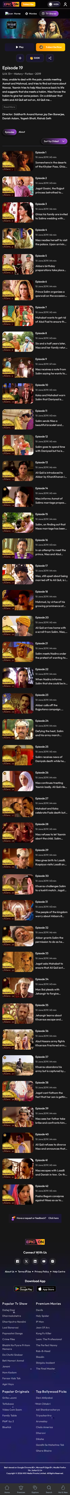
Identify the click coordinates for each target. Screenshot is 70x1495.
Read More (9, 106)
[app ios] (46, 1289)
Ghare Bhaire (44, 1450)
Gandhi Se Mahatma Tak (50, 1444)
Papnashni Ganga (12, 1333)
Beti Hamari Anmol (13, 1360)
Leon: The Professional (49, 1339)
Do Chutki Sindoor (12, 1354)
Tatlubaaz (8, 1403)
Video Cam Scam (12, 1409)
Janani (6, 1366)
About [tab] (22, 131)
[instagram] (52, 1260)
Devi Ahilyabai (44, 1397)
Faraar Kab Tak (11, 1378)
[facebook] (17, 1260)
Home (17, 13)
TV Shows (51, 13)
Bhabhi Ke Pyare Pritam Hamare (16, 1347)
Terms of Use (24, 1271)
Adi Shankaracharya (48, 1409)
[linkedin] (35, 1260)
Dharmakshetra (11, 1315)
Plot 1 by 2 (8, 1421)
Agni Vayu (8, 1384)
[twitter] (26, 1260)
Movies (33, 13)
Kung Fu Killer (44, 1333)
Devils (39, 1310)
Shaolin (40, 1356)
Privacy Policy (42, 1271)
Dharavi (41, 1432)
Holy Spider (42, 1315)
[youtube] (43, 1260)
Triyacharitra (44, 1415)
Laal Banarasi (10, 1327)
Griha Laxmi (9, 1397)
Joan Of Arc (43, 1327)
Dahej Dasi (8, 1310)
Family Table (9, 1415)
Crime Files (8, 1339)
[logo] (35, 1242)
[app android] (25, 1289)
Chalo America (44, 1427)
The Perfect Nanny (46, 1345)
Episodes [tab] (9, 132)
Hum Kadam (9, 1372)
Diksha (40, 1439)
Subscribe (28, 4)
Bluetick (6, 1427)
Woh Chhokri (43, 1403)
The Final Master (45, 1368)
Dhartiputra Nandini (14, 1321)
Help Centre (59, 1271)
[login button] (65, 4)
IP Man (40, 1321)
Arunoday (41, 1421)
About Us (9, 1271)
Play (21, 47)
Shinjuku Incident (45, 1362)
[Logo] (11, 4)
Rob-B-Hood (43, 1351)
